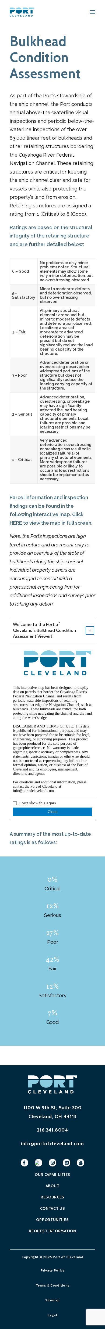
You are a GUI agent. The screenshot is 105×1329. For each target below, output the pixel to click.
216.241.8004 (52, 1130)
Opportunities (52, 1219)
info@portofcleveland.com (52, 1144)
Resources (52, 1197)
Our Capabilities (52, 1174)
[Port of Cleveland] (24, 12)
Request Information (52, 1231)
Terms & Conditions (52, 1285)
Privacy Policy (52, 1270)
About (53, 1185)
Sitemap (52, 1300)
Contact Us (52, 1208)
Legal (52, 1315)
